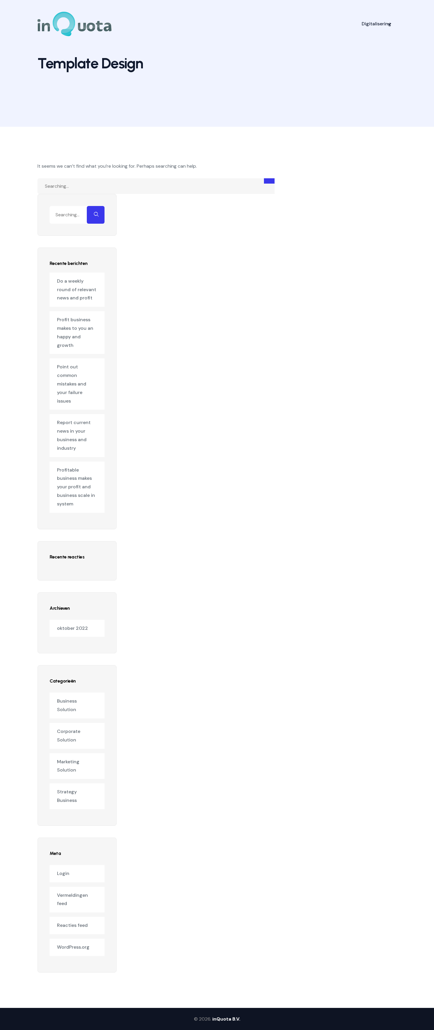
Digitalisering (376, 24)
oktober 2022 (72, 628)
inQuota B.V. (226, 1019)
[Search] (269, 181)
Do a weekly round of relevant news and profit (76, 289)
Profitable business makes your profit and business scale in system (76, 487)
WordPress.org (73, 947)
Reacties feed (72, 925)
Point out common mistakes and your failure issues (71, 384)
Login (63, 873)
